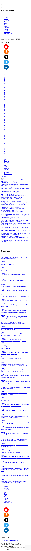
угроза (2, 203)
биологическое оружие (7, 230)
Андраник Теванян (6, 195)
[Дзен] (6, 59)
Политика (6, 22)
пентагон (22, 240)
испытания (8, 211)
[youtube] (6, 48)
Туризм (6, 30)
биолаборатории (5, 187)
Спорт (5, 26)
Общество (6, 27)
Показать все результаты (7, 40)
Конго (15, 203)
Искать (18, 39)
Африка (23, 211)
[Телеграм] (6, 64)
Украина (12, 187)
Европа (27, 240)
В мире (6, 19)
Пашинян (3, 197)
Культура (6, 20)
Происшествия (8, 33)
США (16, 187)
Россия (6, 17)
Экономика (7, 32)
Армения (23, 195)
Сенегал (3, 211)
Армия (5, 23)
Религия (6, 29)
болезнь (3, 240)
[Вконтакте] (6, 69)
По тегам (3, 36)
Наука (5, 24)
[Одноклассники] (6, 53)
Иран (7, 197)
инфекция (8, 240)
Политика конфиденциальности (9, 540)
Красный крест (8, 203)
